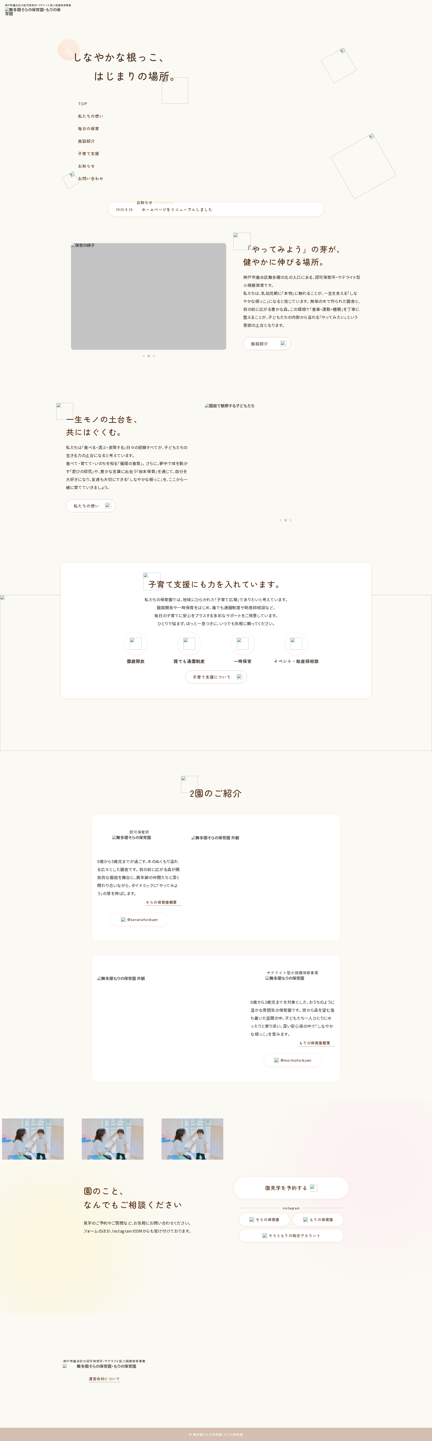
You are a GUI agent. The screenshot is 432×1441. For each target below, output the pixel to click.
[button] (143, 356)
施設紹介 (86, 141)
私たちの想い (91, 116)
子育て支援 (88, 153)
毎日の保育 (88, 128)
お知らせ (86, 166)
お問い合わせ (91, 178)
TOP (82, 103)
